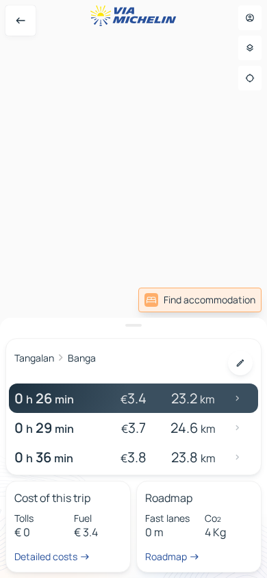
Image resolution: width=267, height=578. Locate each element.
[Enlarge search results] (133, 325)
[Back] (20, 20)
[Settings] (250, 48)
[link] (200, 300)
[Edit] (240, 363)
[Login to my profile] (250, 17)
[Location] (250, 78)
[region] (133, 289)
